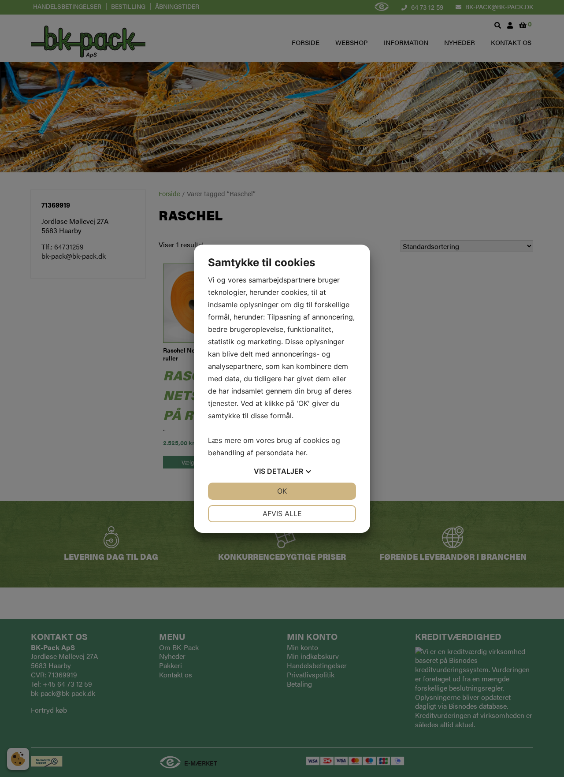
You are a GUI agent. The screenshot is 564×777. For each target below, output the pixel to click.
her (301, 452)
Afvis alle (282, 513)
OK (282, 491)
